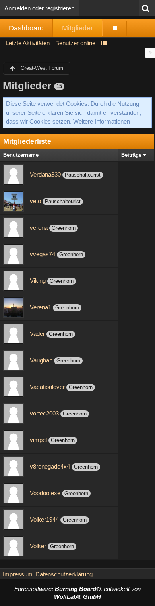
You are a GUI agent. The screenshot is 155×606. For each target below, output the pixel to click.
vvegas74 (42, 254)
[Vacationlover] (13, 386)
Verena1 (40, 307)
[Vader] (13, 333)
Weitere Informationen (101, 121)
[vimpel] (13, 439)
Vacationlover (47, 386)
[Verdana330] (13, 174)
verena (39, 227)
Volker (38, 546)
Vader (37, 333)
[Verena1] (13, 306)
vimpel (38, 439)
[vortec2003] (13, 413)
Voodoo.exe (45, 493)
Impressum (18, 574)
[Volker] (13, 545)
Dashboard (26, 28)
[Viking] (13, 280)
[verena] (13, 227)
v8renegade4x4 (50, 466)
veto (35, 201)
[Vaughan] (13, 359)
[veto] (13, 200)
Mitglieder (77, 28)
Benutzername (21, 155)
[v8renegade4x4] (13, 466)
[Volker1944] (13, 519)
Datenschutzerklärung (64, 574)
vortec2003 (44, 413)
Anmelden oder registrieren (39, 8)
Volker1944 (44, 519)
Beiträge (131, 155)
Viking (38, 280)
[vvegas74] (13, 253)
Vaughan (41, 360)
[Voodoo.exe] (13, 492)
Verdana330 (45, 174)
